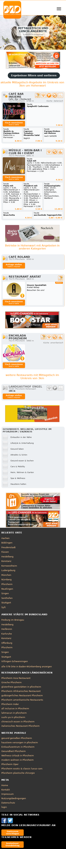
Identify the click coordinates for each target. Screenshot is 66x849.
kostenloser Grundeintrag (12, 844)
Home (4, 785)
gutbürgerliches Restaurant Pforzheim (22, 695)
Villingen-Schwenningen (14, 661)
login (4, 807)
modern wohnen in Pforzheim (17, 760)
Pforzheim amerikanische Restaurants (22, 700)
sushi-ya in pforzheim (13, 717)
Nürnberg (6, 579)
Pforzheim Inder (10, 704)
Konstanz (6, 561)
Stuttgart (6, 602)
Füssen (5, 552)
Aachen (5, 538)
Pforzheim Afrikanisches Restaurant (21, 691)
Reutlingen (7, 589)
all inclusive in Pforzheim (15, 708)
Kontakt (5, 789)
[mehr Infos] (14, 111)
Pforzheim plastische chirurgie (18, 773)
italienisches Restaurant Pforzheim (20, 726)
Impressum (7, 794)
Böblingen (6, 542)
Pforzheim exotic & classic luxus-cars (21, 768)
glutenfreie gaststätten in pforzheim (21, 687)
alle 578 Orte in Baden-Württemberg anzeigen (26, 666)
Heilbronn (6, 629)
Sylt (3, 607)
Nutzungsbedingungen (13, 798)
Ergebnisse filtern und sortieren (34, 75)
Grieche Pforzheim (11, 682)
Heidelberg (7, 556)
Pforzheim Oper (9, 764)
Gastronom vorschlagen (12, 832)
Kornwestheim (9, 566)
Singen (5, 593)
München (6, 575)
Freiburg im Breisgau (12, 620)
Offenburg (6, 643)
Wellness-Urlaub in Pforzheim (17, 755)
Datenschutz (8, 802)
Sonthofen (7, 598)
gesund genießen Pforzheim (16, 738)
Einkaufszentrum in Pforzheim (18, 747)
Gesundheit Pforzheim (13, 751)
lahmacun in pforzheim (14, 713)
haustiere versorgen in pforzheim (19, 742)
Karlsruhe (6, 633)
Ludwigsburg (8, 570)
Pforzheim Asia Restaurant (15, 678)
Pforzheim (7, 584)
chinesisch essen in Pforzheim (18, 721)
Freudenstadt (8, 547)
